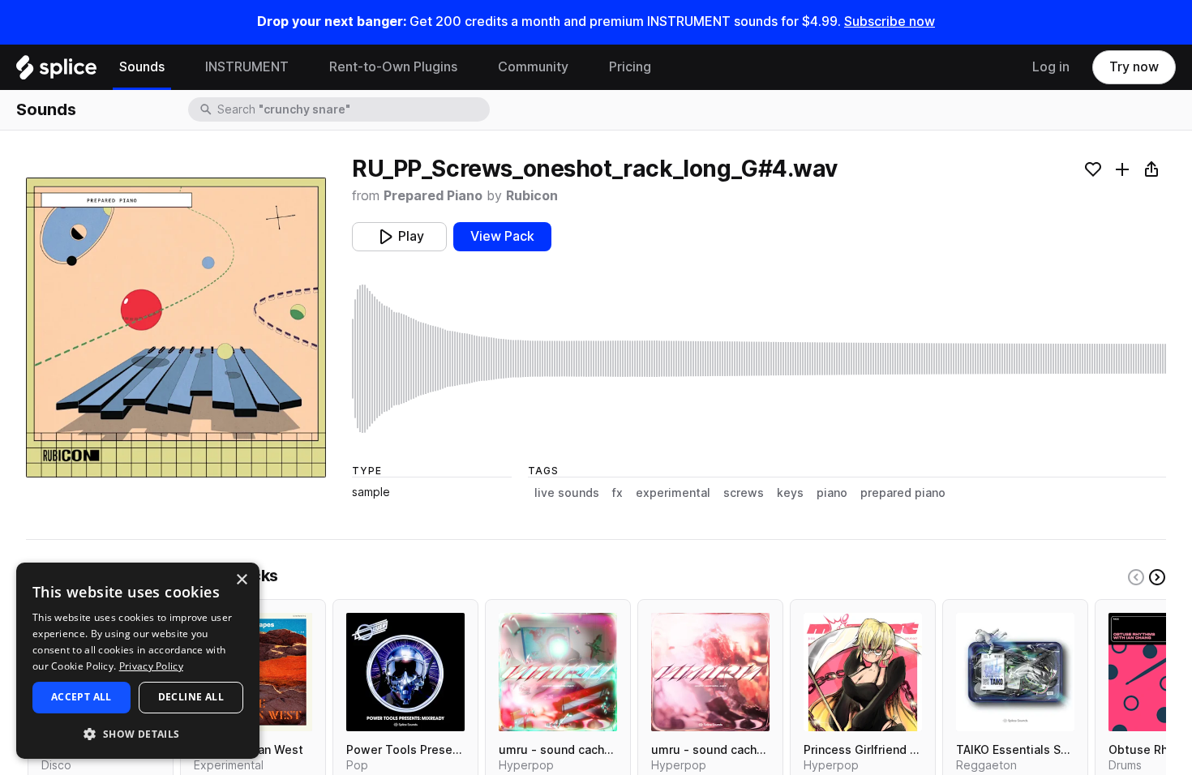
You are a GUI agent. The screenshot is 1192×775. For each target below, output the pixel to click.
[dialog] (137, 661)
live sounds (566, 492)
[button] (137, 733)
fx (617, 492)
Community (533, 67)
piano (832, 492)
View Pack (502, 236)
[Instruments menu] (301, 67)
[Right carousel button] (1157, 577)
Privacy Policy (151, 666)
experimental (673, 492)
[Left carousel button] (1136, 577)
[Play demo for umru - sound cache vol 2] (710, 672)
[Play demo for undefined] (175, 327)
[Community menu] (580, 67)
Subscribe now (889, 21)
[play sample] (759, 358)
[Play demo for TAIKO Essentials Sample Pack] (1015, 672)
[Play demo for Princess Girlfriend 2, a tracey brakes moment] (862, 672)
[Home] (56, 71)
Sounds (142, 67)
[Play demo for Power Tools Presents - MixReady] (405, 672)
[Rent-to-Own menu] (469, 67)
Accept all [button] (81, 697)
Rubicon (532, 195)
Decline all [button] (191, 697)
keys (790, 492)
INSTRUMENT (247, 67)
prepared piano (902, 492)
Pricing (630, 67)
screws (743, 492)
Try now (1134, 67)
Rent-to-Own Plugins (393, 67)
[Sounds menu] (176, 67)
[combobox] (352, 109)
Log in (1051, 67)
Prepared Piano (433, 195)
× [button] (241, 580)
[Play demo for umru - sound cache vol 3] (557, 672)
